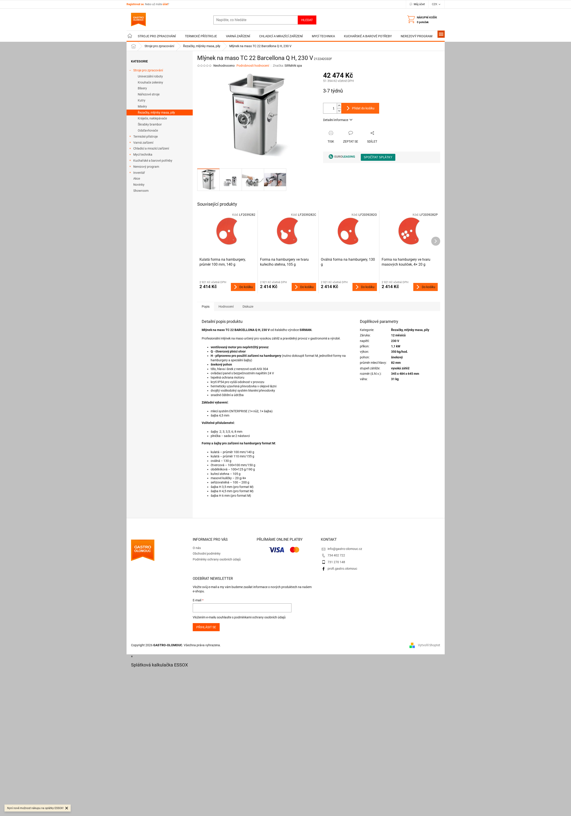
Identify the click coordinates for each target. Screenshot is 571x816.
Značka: (287, 65)
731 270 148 (336, 562)
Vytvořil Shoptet (429, 645)
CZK (435, 4)
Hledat (307, 20)
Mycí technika (142, 154)
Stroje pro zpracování (148, 70)
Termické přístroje (145, 136)
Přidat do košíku (363, 108)
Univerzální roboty (150, 76)
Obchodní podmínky (207, 553)
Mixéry (142, 106)
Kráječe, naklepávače (152, 118)
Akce (136, 178)
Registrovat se (135, 4)
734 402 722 (336, 555)
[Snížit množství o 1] (339, 110)
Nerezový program (146, 166)
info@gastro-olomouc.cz (345, 549)
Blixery (142, 88)
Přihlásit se (206, 627)
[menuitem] (130, 36)
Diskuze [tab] (248, 306)
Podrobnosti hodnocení (252, 65)
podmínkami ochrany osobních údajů (260, 617)
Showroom (141, 190)
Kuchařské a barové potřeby (152, 160)
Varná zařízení (143, 142)
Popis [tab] (206, 306)
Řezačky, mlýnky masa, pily (156, 112)
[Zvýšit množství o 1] (339, 105)
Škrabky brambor (150, 124)
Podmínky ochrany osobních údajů (217, 559)
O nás (197, 548)
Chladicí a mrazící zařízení (151, 148)
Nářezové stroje (149, 94)
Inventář (139, 172)
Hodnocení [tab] (226, 306)
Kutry (141, 100)
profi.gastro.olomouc (342, 568)
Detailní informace (335, 120)
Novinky (138, 184)
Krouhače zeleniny (150, 82)
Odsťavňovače (148, 130)
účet (165, 4)
